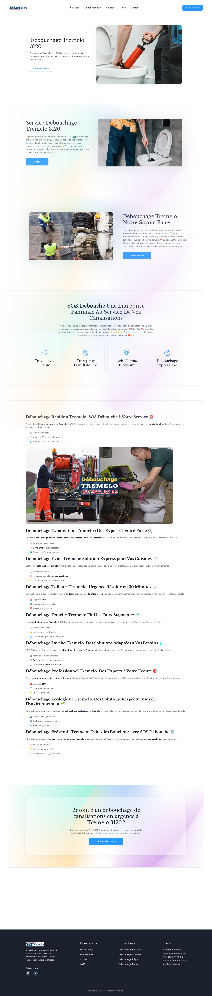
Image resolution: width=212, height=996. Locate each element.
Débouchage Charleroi (129, 954)
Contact (135, 7)
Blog (123, 7)
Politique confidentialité (174, 960)
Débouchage (86, 949)
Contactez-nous (41, 68)
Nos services (86, 954)
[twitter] (35, 973)
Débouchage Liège (128, 959)
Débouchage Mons (128, 964)
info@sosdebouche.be (174, 953)
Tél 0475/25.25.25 (106, 841)
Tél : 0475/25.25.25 (173, 957)
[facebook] (28, 973)
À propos (75, 7)
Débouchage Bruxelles (129, 949)
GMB (82, 964)
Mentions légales (171, 964)
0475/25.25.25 (193, 7)
